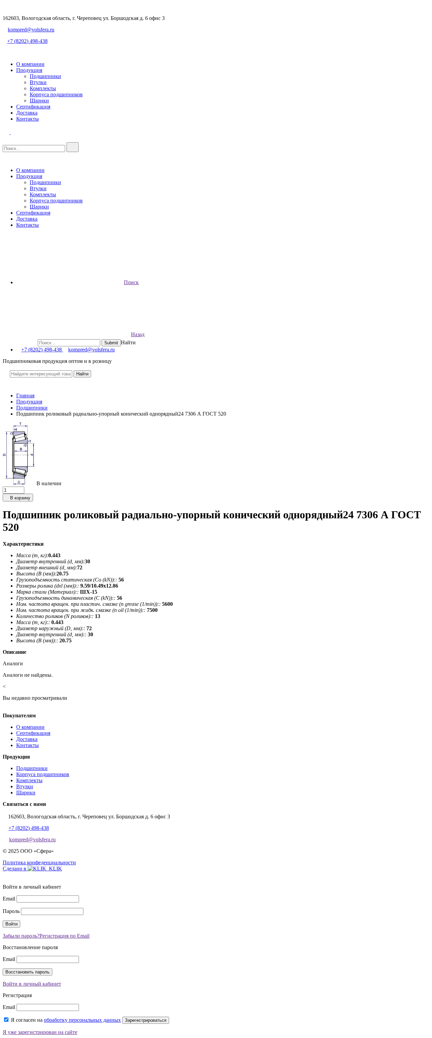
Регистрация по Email (64, 936)
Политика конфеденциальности (39, 862)
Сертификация (33, 106)
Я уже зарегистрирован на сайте (40, 1032)
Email (9, 898)
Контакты (27, 119)
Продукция (29, 70)
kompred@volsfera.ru (31, 29)
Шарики (39, 100)
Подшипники (45, 76)
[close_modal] (5, 875)
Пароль (11, 911)
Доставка (26, 113)
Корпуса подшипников (56, 94)
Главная (25, 395)
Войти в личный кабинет (32, 984)
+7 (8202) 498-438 (27, 41)
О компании (30, 64)
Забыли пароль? (21, 936)
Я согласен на (66, 1020)
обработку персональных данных (82, 1020)
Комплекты (43, 88)
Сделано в (15, 868)
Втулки (38, 82)
